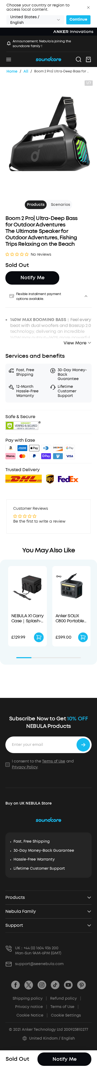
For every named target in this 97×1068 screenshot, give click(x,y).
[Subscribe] (83, 744)
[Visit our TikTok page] (55, 985)
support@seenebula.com (39, 963)
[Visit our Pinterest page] (81, 985)
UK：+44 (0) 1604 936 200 (36, 948)
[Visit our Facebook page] (15, 985)
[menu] (8, 59)
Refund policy (65, 998)
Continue (78, 19)
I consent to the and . (43, 764)
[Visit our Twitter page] (28, 985)
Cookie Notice (32, 1015)
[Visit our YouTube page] (68, 985)
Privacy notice (31, 1006)
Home (12, 71)
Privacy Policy (24, 767)
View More (75, 342)
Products (35, 204)
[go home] (48, 59)
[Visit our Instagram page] (41, 985)
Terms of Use (53, 761)
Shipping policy (30, 998)
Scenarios (60, 204)
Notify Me (32, 277)
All (25, 71)
